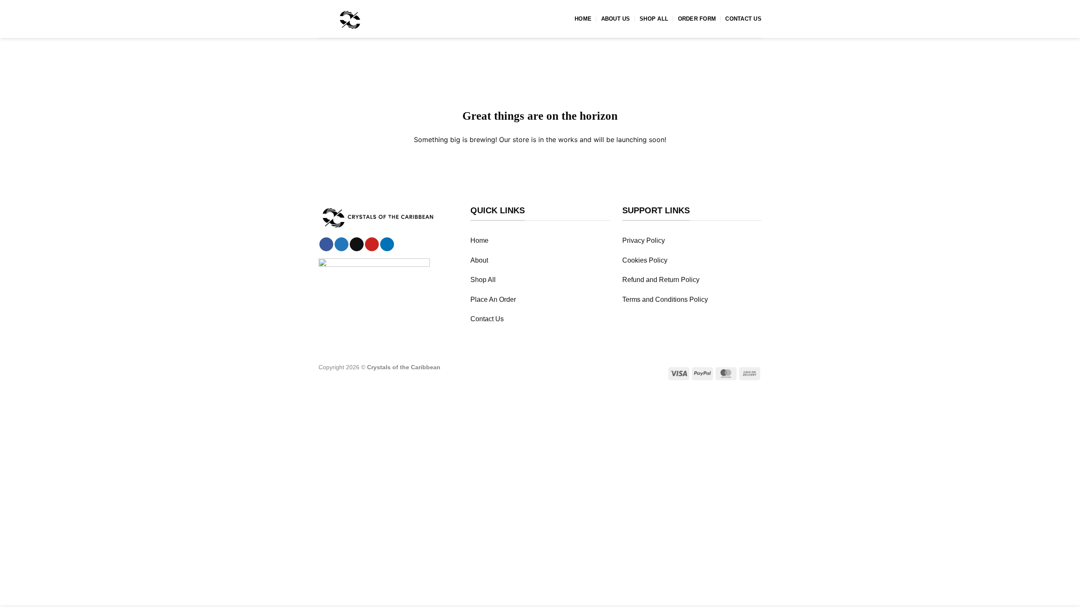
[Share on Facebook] (326, 244)
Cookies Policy (644, 260)
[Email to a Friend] (357, 244)
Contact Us (743, 19)
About (479, 260)
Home (583, 19)
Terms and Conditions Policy (665, 299)
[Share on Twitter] (341, 244)
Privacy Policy (643, 240)
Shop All (654, 19)
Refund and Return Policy (660, 279)
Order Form (697, 19)
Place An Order (493, 299)
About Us (615, 19)
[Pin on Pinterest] (372, 244)
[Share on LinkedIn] (387, 244)
